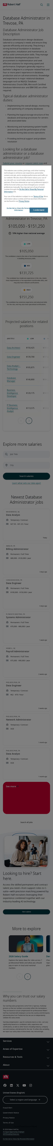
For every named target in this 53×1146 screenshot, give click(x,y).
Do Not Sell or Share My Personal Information (18, 209)
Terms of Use (38, 196)
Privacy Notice (24, 201)
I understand (38, 210)
